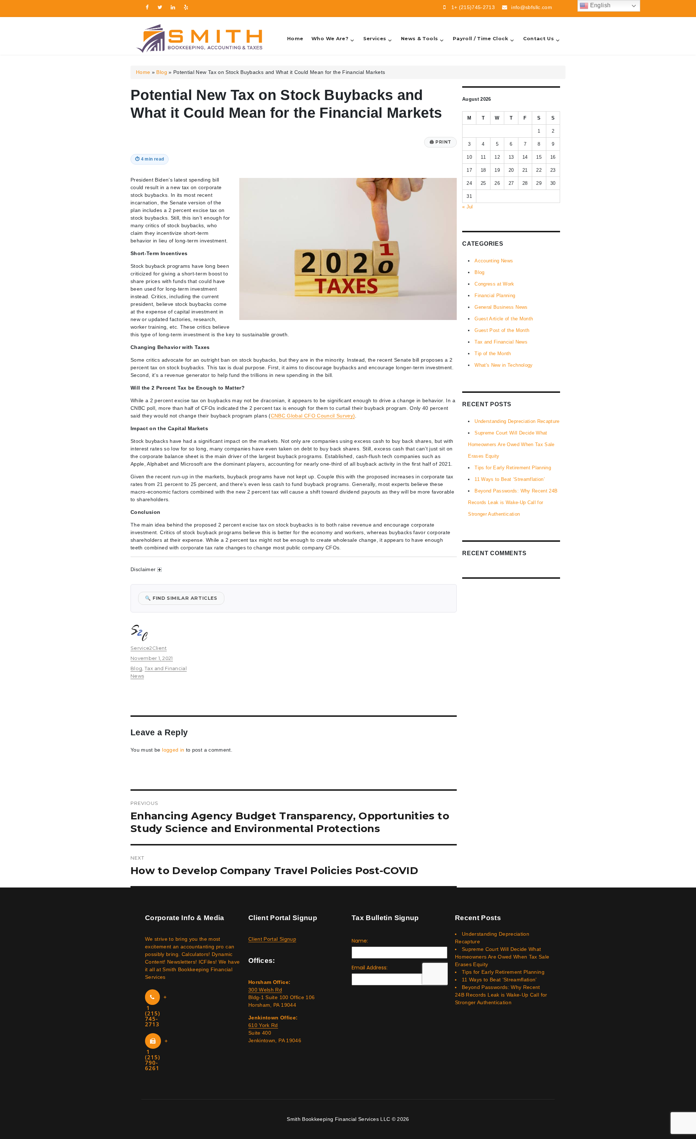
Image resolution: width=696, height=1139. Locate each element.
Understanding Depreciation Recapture (517, 421)
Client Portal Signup (272, 939)
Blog (161, 72)
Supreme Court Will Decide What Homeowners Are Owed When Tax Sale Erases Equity (511, 444)
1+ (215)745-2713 (473, 7)
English (599, 5)
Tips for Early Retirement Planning (513, 467)
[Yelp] (186, 7)
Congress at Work (494, 284)
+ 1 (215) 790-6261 (156, 1054)
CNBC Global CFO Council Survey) (313, 416)
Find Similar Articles (181, 598)
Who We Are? (329, 38)
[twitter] (160, 7)
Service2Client (148, 648)
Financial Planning (495, 295)
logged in (173, 750)
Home (295, 38)
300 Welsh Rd (265, 990)
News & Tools (419, 38)
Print (440, 142)
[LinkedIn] (173, 7)
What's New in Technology (504, 365)
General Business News (501, 307)
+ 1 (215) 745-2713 (156, 1010)
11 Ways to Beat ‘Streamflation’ (510, 479)
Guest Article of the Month (504, 318)
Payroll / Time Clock (480, 38)
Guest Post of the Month (502, 330)
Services (374, 38)
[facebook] (147, 7)
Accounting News (494, 260)
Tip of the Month (493, 353)
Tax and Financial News (501, 342)
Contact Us (538, 38)
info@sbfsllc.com (531, 7)
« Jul (467, 206)
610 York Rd (263, 1025)
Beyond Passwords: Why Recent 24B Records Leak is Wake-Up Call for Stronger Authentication (513, 502)
